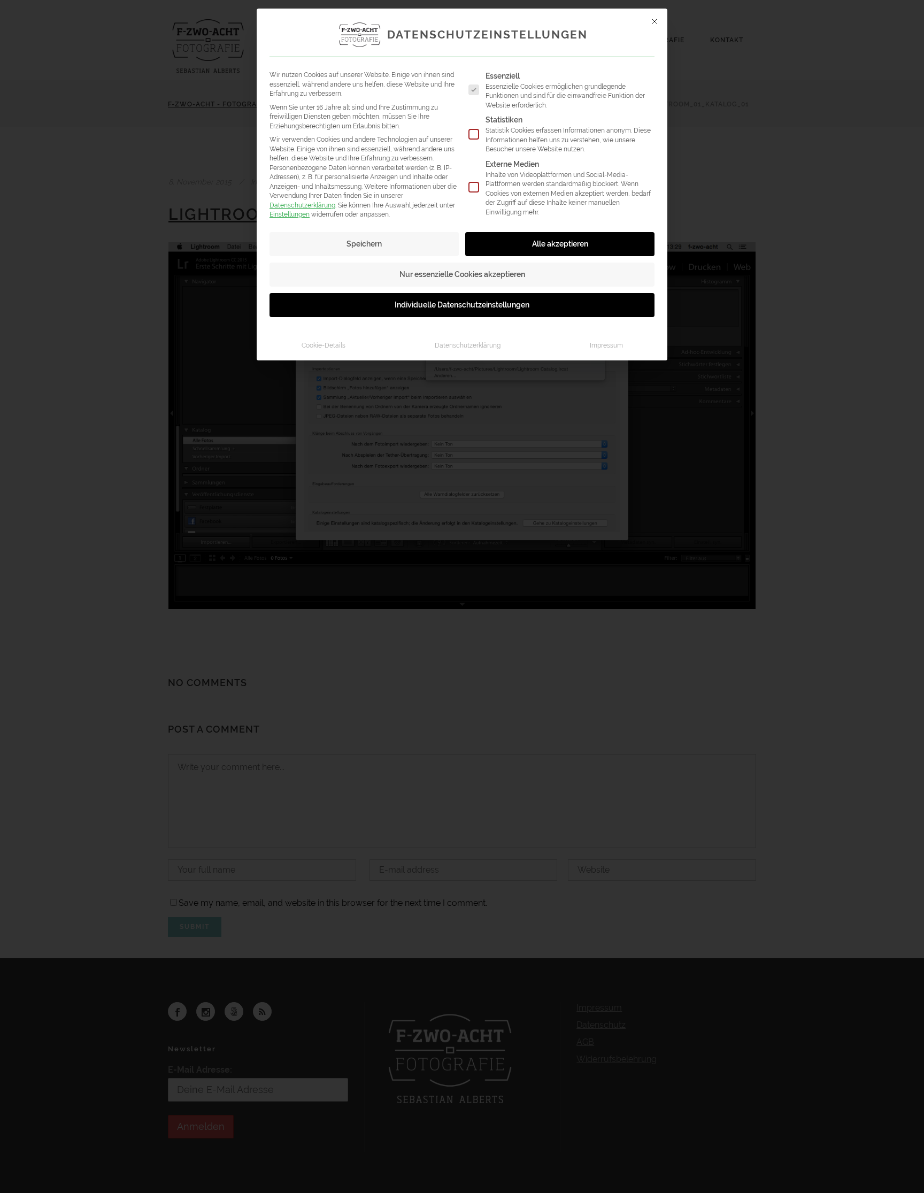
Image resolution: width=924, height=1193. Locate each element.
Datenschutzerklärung (302, 205)
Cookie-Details (323, 345)
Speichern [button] (364, 244)
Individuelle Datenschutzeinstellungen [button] (462, 305)
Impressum (606, 345)
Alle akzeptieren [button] (560, 244)
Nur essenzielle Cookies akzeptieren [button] (462, 274)
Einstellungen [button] (290, 214)
